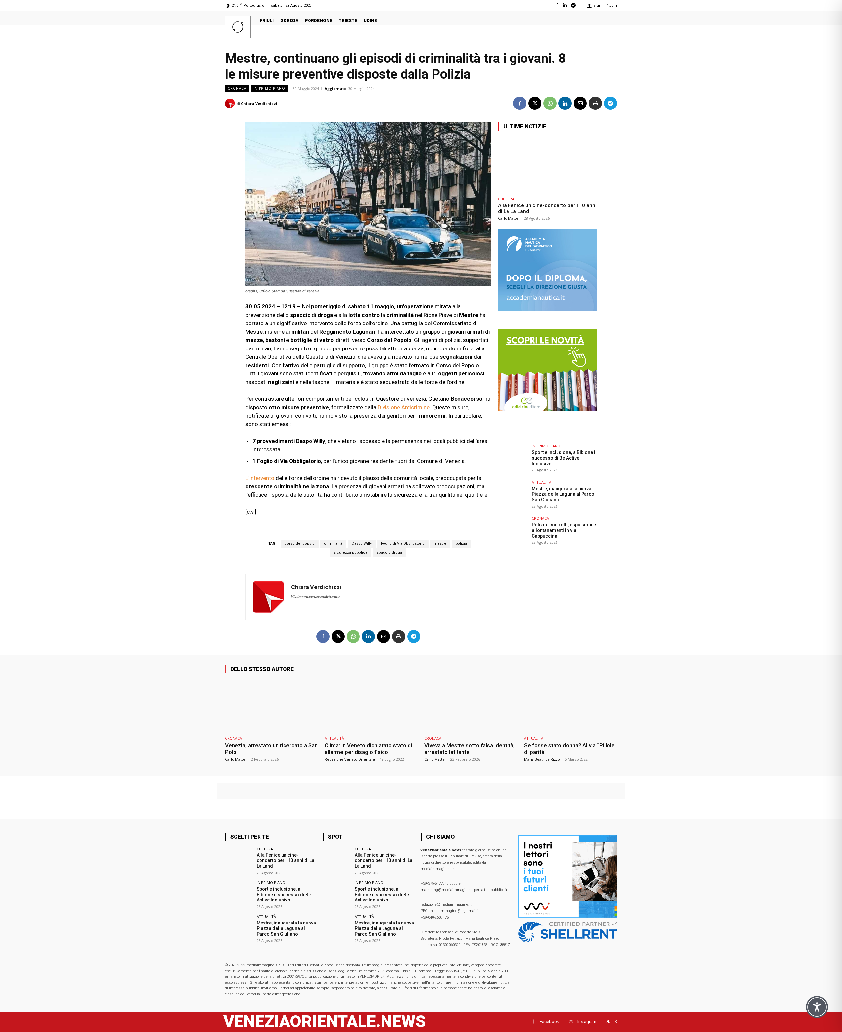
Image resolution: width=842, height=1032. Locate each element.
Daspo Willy (362, 543)
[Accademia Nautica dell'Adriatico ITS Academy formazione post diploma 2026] (547, 309)
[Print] (595, 103)
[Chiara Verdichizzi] (231, 103)
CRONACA (237, 88)
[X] (534, 103)
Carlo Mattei (508, 218)
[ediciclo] (547, 409)
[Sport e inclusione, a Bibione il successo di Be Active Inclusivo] (513, 459)
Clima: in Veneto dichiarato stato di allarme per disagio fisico (368, 748)
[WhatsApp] (550, 103)
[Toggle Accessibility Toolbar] (817, 1007)
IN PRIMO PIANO (269, 88)
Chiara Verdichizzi (259, 103)
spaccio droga (389, 552)
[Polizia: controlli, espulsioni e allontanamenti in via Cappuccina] (513, 531)
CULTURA (506, 199)
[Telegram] (573, 5)
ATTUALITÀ (541, 482)
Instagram (586, 1021)
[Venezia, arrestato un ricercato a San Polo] (271, 705)
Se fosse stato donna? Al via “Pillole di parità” (569, 748)
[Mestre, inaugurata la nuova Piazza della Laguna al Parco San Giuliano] (513, 495)
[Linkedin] (565, 5)
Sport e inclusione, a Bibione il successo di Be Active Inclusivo (564, 458)
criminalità (333, 543)
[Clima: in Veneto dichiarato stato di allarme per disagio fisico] (371, 705)
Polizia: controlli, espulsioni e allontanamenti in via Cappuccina (564, 530)
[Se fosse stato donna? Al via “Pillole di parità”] (570, 705)
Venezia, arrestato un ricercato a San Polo (271, 748)
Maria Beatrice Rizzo (542, 759)
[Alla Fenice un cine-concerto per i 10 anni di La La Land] (547, 164)
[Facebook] (557, 5)
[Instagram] (571, 1021)
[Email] (580, 103)
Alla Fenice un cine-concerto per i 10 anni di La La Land (285, 860)
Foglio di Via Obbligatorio (403, 543)
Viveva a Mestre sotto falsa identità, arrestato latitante (469, 748)
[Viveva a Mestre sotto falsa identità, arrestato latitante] (470, 705)
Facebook (549, 1021)
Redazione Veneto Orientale (350, 759)
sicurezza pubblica (350, 552)
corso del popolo (300, 543)
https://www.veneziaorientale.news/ (315, 596)
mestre (440, 543)
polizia (461, 543)
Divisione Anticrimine (404, 407)
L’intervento (259, 478)
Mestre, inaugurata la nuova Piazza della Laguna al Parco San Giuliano (563, 494)
